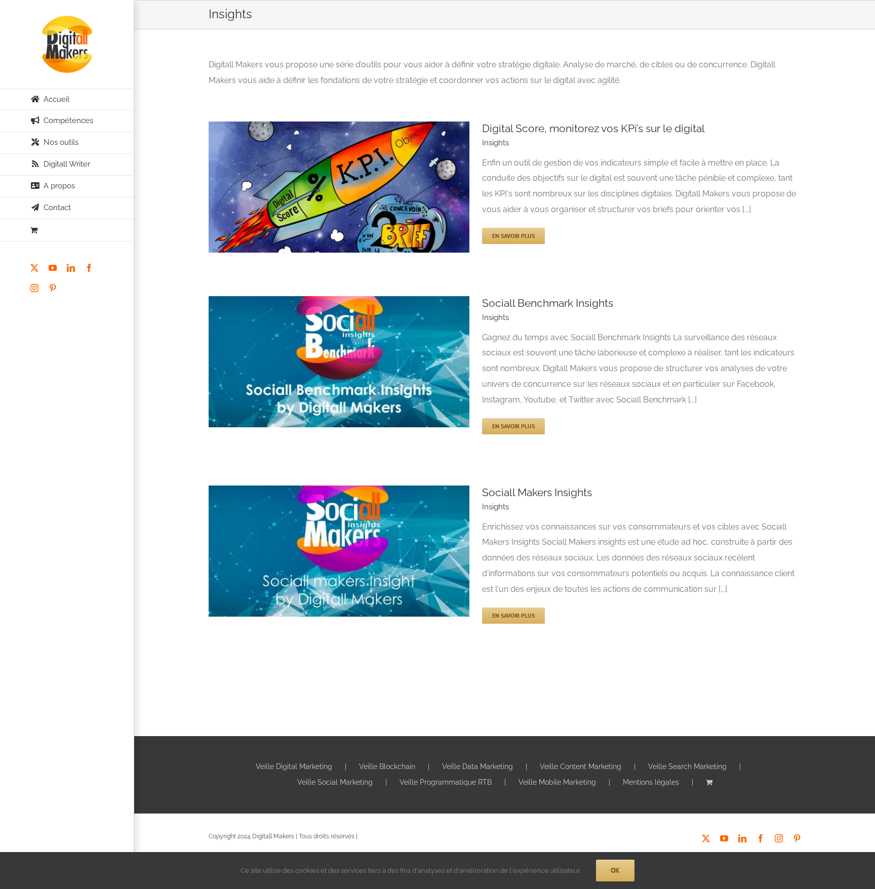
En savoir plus (513, 235)
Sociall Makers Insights (537, 492)
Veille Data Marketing (477, 766)
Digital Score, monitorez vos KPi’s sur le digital (593, 128)
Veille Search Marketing (687, 766)
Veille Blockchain (387, 766)
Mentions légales (651, 782)
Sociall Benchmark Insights (547, 303)
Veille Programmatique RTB (446, 782)
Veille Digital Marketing (294, 766)
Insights (495, 142)
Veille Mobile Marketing (557, 782)
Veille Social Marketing (335, 782)
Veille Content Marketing (580, 766)
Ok (615, 870)
